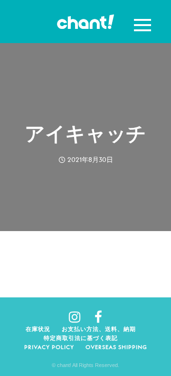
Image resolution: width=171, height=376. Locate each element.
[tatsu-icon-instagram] (78, 316)
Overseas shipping (116, 346)
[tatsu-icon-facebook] (98, 316)
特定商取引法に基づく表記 (81, 337)
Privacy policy (49, 346)
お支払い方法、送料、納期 (99, 328)
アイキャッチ (85, 133)
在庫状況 (38, 328)
